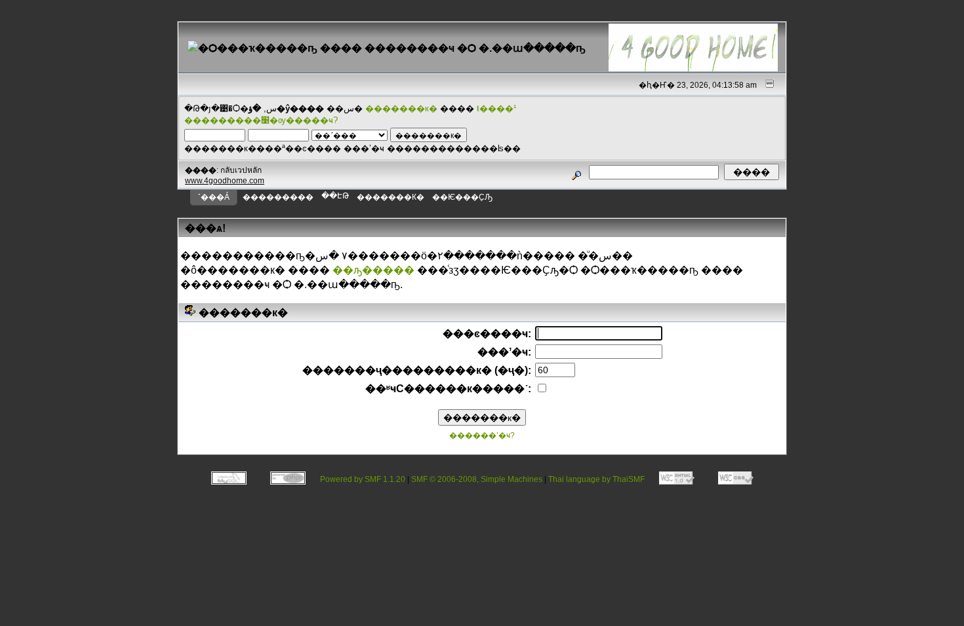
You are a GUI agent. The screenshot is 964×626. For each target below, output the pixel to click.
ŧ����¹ (496, 108)
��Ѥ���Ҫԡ (462, 197)
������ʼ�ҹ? (482, 435)
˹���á (214, 197)
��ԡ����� (373, 270)
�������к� (401, 108)
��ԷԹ (335, 195)
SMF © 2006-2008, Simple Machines (476, 479)
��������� (278, 197)
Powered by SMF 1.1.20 (362, 479)
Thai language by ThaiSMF (596, 479)
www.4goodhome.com (224, 180)
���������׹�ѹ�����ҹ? (261, 120)
